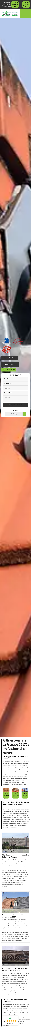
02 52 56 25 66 (16, 5)
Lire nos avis (10, 1023)
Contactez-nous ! (10, 364)
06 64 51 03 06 (27, 5)
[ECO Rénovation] (10, 13)
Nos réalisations (9, 358)
